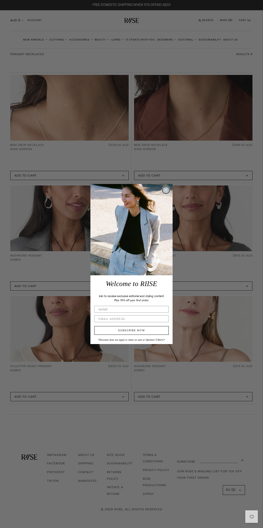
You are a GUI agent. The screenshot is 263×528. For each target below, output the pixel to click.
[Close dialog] (166, 190)
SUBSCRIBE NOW (131, 330)
